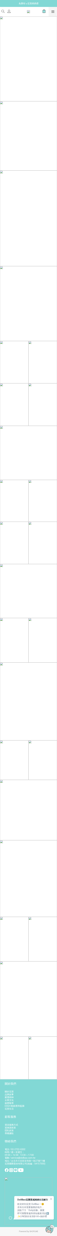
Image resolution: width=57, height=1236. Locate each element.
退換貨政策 (10, 1127)
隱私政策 (9, 1130)
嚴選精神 (9, 1097)
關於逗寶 (9, 1091)
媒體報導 (9, 1103)
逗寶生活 (9, 1108)
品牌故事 (9, 1094)
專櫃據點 (9, 1133)
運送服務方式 (11, 1125)
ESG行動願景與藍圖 (14, 1106)
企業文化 (9, 1100)
